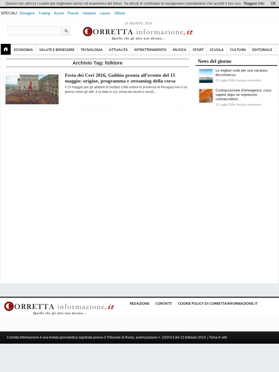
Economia (23, 49)
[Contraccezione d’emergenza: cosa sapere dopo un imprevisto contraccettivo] (206, 102)
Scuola (217, 49)
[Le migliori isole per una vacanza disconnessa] (206, 82)
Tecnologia (92, 49)
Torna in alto (218, 337)
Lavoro (105, 13)
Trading (44, 13)
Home (6, 49)
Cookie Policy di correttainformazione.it (217, 303)
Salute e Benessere (56, 49)
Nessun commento (248, 80)
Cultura (238, 49)
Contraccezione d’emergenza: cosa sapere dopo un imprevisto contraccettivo (243, 94)
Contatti (163, 303)
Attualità (118, 49)
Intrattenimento (150, 49)
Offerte (119, 13)
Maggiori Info (254, 3)
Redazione (139, 303)
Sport (198, 49)
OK (273, 3)
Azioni (59, 13)
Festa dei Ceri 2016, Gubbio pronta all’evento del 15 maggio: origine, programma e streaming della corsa (120, 78)
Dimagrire (27, 13)
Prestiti (73, 13)
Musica (179, 49)
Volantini (89, 13)
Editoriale (262, 49)
